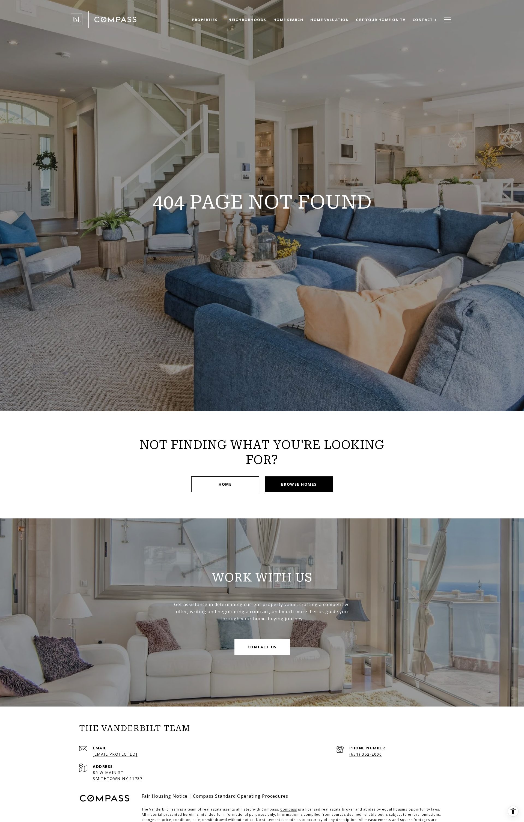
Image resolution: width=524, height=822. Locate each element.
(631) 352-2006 (365, 754)
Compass (288, 809)
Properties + (206, 19)
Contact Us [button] (262, 646)
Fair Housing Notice (164, 796)
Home (225, 484)
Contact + (425, 19)
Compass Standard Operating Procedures (240, 796)
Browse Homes (299, 484)
